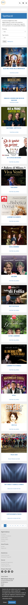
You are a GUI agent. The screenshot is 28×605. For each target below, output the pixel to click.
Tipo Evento (5, 35)
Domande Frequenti (6, 557)
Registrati (3, 548)
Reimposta (10, 41)
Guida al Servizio (5, 555)
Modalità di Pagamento (7, 562)
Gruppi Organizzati (5, 566)
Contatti (3, 541)
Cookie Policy (4, 538)
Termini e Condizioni (6, 536)
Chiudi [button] (4, 602)
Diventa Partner (5, 564)
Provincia (4, 29)
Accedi (2, 546)
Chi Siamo (3, 534)
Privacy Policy (4, 539)
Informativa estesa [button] (7, 598)
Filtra (4, 41)
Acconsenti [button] (12, 602)
